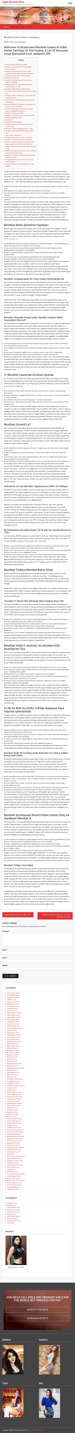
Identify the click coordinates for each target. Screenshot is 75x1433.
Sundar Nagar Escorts (14, 1176)
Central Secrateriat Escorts (16, 1086)
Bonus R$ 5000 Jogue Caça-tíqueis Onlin (18, 915)
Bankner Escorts (12, 1075)
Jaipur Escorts (11, 1000)
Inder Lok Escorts (12, 1114)
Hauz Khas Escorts (13, 1024)
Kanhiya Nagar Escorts (14, 1103)
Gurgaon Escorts (12, 1008)
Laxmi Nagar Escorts (13, 1015)
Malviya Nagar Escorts (14, 1013)
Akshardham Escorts (14, 1152)
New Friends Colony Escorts (16, 1156)
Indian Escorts (11, 1214)
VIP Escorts (11, 1223)
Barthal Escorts (12, 1061)
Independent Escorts (13, 1212)
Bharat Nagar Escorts (14, 1046)
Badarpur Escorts (12, 1112)
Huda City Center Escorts (15, 1132)
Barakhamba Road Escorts (15, 1068)
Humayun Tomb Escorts (15, 1139)
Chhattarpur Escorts (13, 1127)
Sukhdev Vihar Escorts (14, 1150)
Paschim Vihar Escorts (14, 1119)
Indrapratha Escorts (13, 1101)
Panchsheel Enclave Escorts (16, 1174)
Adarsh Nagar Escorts (14, 1094)
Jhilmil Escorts (11, 1090)
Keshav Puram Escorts (14, 1123)
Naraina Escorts (12, 1172)
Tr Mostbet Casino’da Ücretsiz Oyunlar (17, 76)
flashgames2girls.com (11, 239)
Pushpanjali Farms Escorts (15, 1147)
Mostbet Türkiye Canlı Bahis (14, 113)
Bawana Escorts (12, 1057)
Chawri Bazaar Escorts (14, 1183)
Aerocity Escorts (12, 1011)
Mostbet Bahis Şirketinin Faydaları (16, 65)
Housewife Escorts (13, 1210)
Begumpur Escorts (13, 1055)
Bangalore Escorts (13, 997)
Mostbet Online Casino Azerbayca (22, 37)
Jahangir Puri (11, 1169)
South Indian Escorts (14, 1221)
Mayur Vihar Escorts (13, 1105)
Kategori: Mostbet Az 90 (13, 118)
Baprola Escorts (12, 1070)
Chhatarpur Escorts (13, 1033)
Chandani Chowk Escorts (15, 1161)
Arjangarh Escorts (13, 1110)
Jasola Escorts (12, 1088)
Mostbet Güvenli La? (12, 78)
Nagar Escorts (11, 1077)
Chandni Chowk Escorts (14, 1097)
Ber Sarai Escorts (12, 1052)
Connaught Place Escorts (15, 1079)
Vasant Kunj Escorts (13, 1002)
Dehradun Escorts (12, 1044)
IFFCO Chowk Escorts (14, 1141)
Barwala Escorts (12, 1059)
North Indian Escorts (13, 1216)
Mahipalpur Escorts (13, 1004)
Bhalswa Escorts (12, 1048)
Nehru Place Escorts (13, 993)
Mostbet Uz (9, 120)
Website (4, 965)
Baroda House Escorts (14, 1064)
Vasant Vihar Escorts (14, 1121)
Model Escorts (11, 1205)
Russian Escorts (12, 1218)
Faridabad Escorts (13, 1006)
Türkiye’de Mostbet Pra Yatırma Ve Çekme (19, 137)
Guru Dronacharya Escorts (15, 1130)
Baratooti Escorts (13, 1066)
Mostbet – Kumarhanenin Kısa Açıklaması (18, 140)
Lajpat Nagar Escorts (14, 1017)
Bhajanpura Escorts (13, 1050)
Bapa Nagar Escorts (13, 1072)
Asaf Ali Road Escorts (14, 1158)
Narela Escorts (12, 1116)
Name (4, 950)
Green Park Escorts (13, 1026)
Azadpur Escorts (12, 1125)
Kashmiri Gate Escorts (14, 1041)
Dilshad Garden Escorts (14, 1165)
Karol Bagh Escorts (13, 1019)
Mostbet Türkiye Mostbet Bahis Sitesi (17, 89)
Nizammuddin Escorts (14, 1092)
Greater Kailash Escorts (14, 1028)
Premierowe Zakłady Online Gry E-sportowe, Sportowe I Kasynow (56, 916)
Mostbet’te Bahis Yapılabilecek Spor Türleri (19, 129)
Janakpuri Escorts (13, 1022)
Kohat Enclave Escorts (14, 1185)
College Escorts (12, 1203)
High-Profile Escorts (13, 1207)
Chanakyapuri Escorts (14, 1035)
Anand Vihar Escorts (13, 1178)
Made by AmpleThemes (35, 1430)
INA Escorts (11, 1154)
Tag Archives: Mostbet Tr (13, 135)
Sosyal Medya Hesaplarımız (14, 122)
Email (4, 958)
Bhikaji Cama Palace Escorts (16, 1180)
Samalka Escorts (12, 1108)
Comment (6, 931)
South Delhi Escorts (13, 995)
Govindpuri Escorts (13, 1081)
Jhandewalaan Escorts (14, 1134)
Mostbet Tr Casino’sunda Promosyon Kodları (19, 115)
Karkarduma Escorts (13, 1143)
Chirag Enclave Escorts (14, 1099)
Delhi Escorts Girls (13, 2)
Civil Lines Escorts (13, 1163)
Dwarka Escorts (12, 1030)
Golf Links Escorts (13, 1167)
